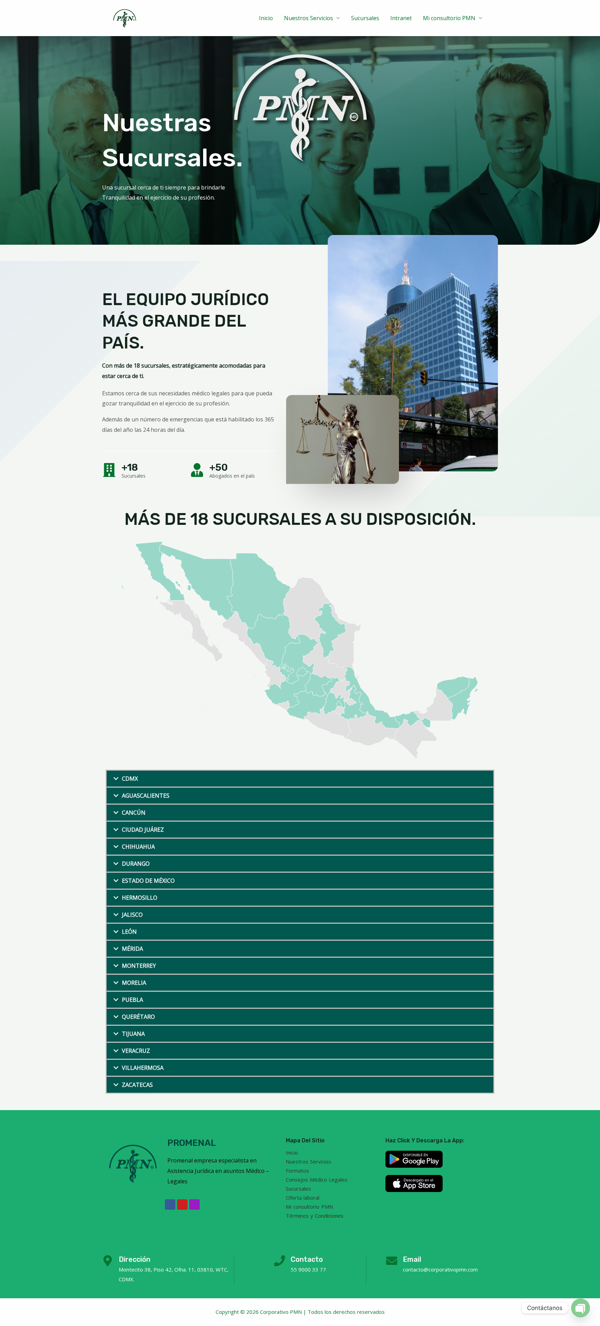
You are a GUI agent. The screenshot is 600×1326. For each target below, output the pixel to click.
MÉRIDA (132, 948)
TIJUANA (133, 1034)
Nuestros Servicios (308, 18)
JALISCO (132, 914)
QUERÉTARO (138, 1017)
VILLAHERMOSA (143, 1068)
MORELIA (134, 983)
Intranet (401, 18)
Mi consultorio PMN (449, 18)
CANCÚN (133, 812)
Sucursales (365, 18)
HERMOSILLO (139, 897)
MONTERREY (139, 966)
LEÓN (129, 931)
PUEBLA (132, 1000)
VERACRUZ (136, 1051)
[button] (300, 779)
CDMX (130, 778)
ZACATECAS (137, 1085)
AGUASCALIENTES (145, 795)
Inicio (266, 18)
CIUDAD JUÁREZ (143, 829)
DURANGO (136, 863)
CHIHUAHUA (138, 846)
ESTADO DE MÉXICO (148, 880)
